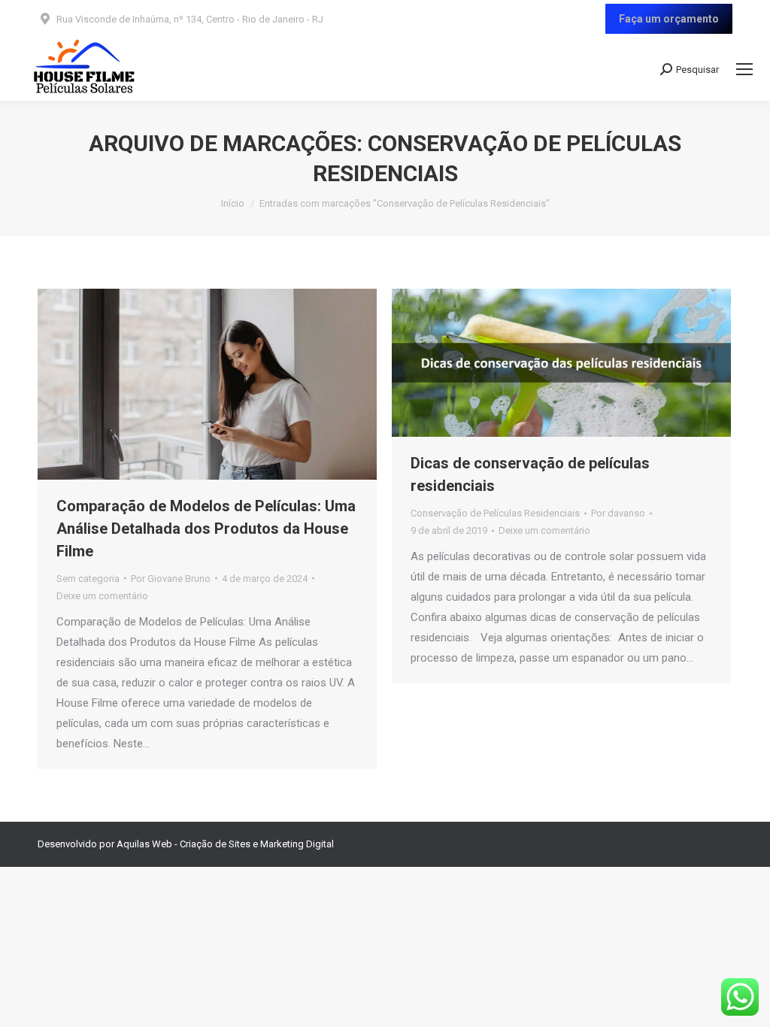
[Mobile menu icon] (744, 69)
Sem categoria (88, 578)
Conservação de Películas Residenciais (495, 513)
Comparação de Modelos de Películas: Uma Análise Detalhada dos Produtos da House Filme (206, 528)
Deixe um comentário (102, 595)
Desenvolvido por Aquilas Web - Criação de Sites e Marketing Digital (186, 844)
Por (171, 578)
